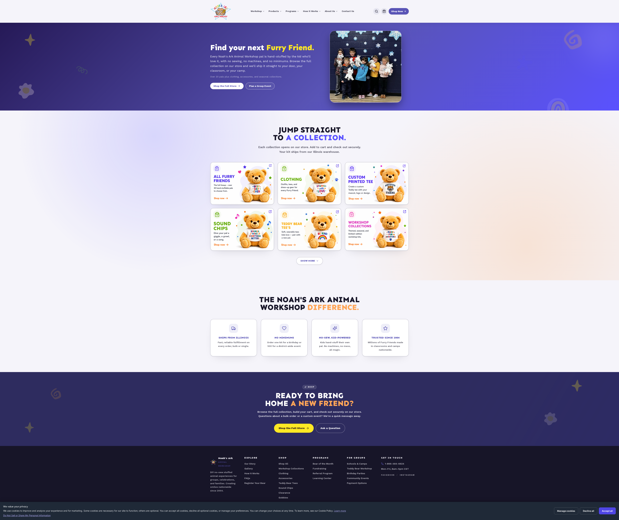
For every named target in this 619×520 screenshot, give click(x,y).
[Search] (376, 11)
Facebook (388, 475)
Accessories (285, 478)
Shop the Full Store (224, 86)
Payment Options (357, 483)
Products (274, 11)
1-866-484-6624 (394, 463)
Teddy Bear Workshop (359, 468)
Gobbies (283, 497)
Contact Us (348, 11)
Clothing (283, 473)
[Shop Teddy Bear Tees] (309, 229)
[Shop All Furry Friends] (242, 183)
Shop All (283, 463)
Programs (291, 11)
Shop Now (397, 11)
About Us (330, 11)
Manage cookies (566, 511)
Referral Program (323, 473)
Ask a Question (330, 428)
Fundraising (319, 468)
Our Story (249, 463)
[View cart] (384, 11)
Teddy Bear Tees (288, 483)
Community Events (358, 478)
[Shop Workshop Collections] (377, 229)
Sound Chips (286, 488)
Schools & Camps (357, 463)
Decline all (588, 511)
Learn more (340, 510)
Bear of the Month (323, 463)
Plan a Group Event (260, 86)
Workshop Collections (291, 468)
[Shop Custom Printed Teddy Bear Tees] (377, 183)
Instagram (407, 475)
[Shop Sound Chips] (242, 229)
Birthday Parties (356, 473)
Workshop (256, 11)
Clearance (284, 492)
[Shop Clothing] (309, 183)
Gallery (248, 468)
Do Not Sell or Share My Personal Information (27, 515)
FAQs (247, 478)
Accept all (607, 511)
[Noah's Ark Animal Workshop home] (220, 11)
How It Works (310, 11)
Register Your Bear (254, 483)
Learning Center (322, 478)
